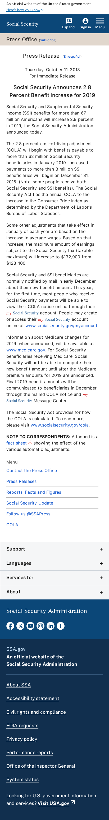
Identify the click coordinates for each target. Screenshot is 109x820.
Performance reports (29, 752)
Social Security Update (29, 503)
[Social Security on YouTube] (30, 627)
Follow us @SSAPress (28, 513)
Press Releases (21, 481)
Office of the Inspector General (40, 766)
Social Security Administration (41, 664)
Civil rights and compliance (36, 712)
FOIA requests (22, 725)
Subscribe (47, 40)
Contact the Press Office (31, 470)
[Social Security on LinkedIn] (50, 627)
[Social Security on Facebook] (10, 627)
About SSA (18, 685)
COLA (12, 524)
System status (22, 779)
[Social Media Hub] (61, 627)
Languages (18, 563)
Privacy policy (21, 739)
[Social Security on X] (20, 627)
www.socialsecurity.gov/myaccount (61, 325)
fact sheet (16, 443)
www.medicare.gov (25, 349)
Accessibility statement (32, 698)
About (13, 591)
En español (72, 56)
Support (15, 549)
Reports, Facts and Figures (33, 492)
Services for (19, 577)
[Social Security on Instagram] (40, 627)
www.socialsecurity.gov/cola (60, 425)
